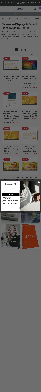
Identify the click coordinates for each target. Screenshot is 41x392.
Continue (11, 194)
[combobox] (10, 208)
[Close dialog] (39, 182)
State (3, 206)
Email (3, 189)
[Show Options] (18, 208)
